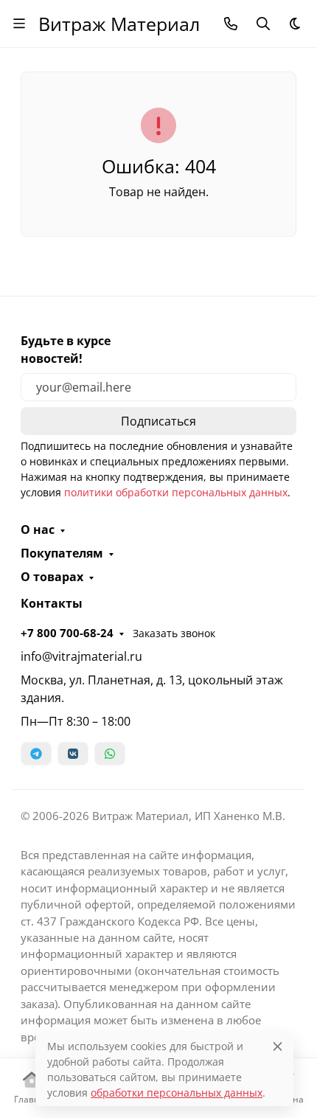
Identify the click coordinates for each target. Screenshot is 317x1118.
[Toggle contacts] (230, 23)
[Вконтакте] (73, 753)
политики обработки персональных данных (176, 492)
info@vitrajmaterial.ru (81, 656)
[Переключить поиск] (263, 23)
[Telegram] (36, 753)
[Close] (278, 1046)
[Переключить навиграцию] (19, 23)
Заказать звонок (174, 633)
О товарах (52, 577)
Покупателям (62, 553)
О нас (38, 529)
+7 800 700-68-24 (67, 632)
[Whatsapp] (109, 753)
